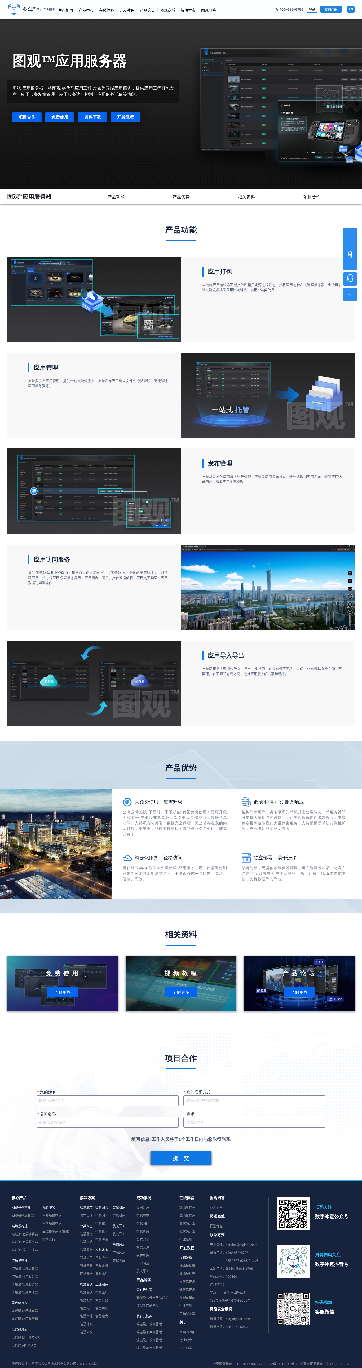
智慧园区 (101, 1208)
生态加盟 (65, 10)
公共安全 (86, 1226)
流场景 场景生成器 (25, 1292)
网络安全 (86, 1274)
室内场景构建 (51, 1223)
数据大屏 (119, 1261)
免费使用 (59, 117)
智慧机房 (119, 1208)
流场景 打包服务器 (25, 1276)
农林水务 (101, 1250)
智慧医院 (101, 1239)
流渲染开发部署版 (149, 1340)
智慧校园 (101, 1223)
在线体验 (106, 10)
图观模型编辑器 (23, 1216)
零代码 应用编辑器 (25, 1311)
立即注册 (331, 10)
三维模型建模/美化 (55, 1231)
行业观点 (185, 1340)
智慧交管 (86, 1242)
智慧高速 (86, 1316)
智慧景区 (101, 1231)
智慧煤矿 (101, 1308)
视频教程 (185, 1258)
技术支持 (48, 1239)
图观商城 (167, 10)
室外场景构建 (51, 1216)
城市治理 (86, 1216)
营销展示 (119, 1245)
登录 (312, 10)
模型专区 (216, 1226)
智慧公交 (86, 1332)
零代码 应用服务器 (25, 1319)
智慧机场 (86, 1300)
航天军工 (119, 1226)
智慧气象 (86, 1266)
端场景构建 (20, 1226)
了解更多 (62, 992)
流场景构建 (20, 1261)
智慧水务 (101, 1266)
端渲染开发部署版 (149, 1324)
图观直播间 (187, 1298)
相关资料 (246, 196)
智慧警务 (86, 1234)
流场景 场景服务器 (25, 1284)
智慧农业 (101, 1258)
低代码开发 (20, 1329)
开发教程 (127, 10)
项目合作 (27, 117)
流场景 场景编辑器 (25, 1269)
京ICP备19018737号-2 (281, 1364)
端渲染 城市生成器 (25, 1250)
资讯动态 (185, 1348)
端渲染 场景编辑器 (25, 1234)
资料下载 (92, 117)
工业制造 (101, 1284)
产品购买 (147, 10)
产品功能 (116, 196)
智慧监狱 (86, 1250)
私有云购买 (144, 1316)
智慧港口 (86, 1308)
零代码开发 (20, 1303)
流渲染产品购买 (147, 1306)
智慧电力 (101, 1316)
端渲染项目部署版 (149, 1332)
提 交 (181, 1158)
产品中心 (86, 10)
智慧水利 (101, 1274)
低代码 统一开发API (26, 1337)
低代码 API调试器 (24, 1345)
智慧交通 (86, 1284)
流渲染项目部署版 (149, 1348)
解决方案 (188, 10)
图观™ (38, 9)
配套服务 (48, 1208)
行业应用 (185, 1239)
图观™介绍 (186, 1332)
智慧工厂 (101, 1292)
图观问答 (208, 10)
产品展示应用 (188, 1314)
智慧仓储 (101, 1300)
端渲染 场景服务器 (25, 1242)
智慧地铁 (86, 1324)
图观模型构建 (21, 1208)
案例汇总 (142, 1208)
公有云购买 (144, 1290)
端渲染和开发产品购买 (152, 1298)
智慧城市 (86, 1208)
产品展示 (119, 1253)
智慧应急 (86, 1258)
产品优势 (181, 196)
